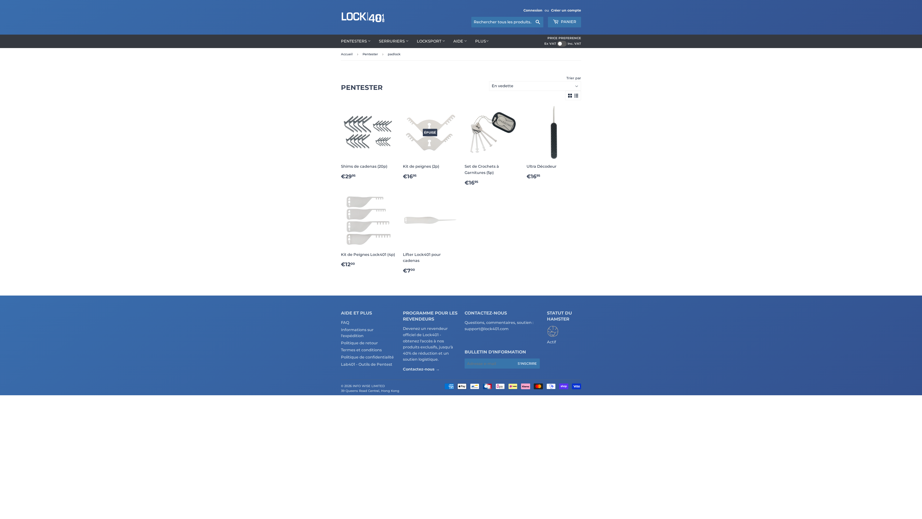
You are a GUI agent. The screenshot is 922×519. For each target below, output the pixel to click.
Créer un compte (566, 10)
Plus (480, 41)
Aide (458, 41)
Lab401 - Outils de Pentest (366, 364)
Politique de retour (359, 343)
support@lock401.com (487, 329)
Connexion (532, 10)
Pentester (370, 54)
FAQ (345, 322)
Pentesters (354, 41)
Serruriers (392, 41)
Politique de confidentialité (367, 357)
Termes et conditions (361, 350)
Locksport (429, 41)
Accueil (347, 54)
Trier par (573, 78)
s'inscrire (527, 363)
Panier (568, 21)
